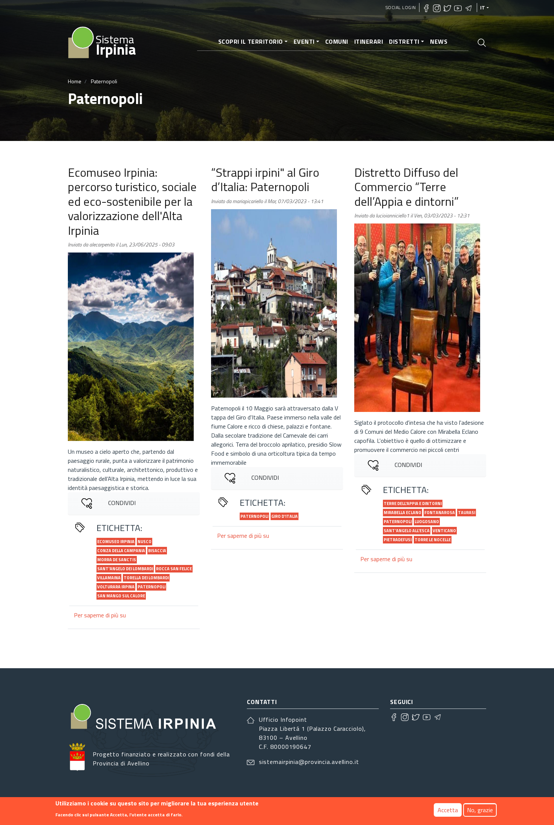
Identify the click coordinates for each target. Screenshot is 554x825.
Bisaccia (157, 551)
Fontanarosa (439, 513)
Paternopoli (151, 587)
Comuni (336, 41)
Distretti (404, 41)
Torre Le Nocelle (433, 540)
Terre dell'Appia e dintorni (413, 504)
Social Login (401, 7)
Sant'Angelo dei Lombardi (125, 569)
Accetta (448, 809)
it (482, 7)
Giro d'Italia (284, 516)
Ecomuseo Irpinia (116, 542)
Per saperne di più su (100, 615)
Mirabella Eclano (402, 513)
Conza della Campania (121, 551)
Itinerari (368, 41)
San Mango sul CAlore (121, 596)
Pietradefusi (398, 540)
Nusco (145, 542)
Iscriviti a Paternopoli (71, 647)
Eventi (304, 41)
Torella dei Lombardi (146, 578)
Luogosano (427, 522)
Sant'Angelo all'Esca (407, 531)
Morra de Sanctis (116, 560)
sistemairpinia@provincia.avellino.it (309, 761)
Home (74, 81)
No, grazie (480, 809)
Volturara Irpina (116, 587)
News (438, 41)
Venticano (444, 531)
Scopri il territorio (250, 41)
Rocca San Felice (174, 569)
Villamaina (109, 578)
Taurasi (466, 513)
